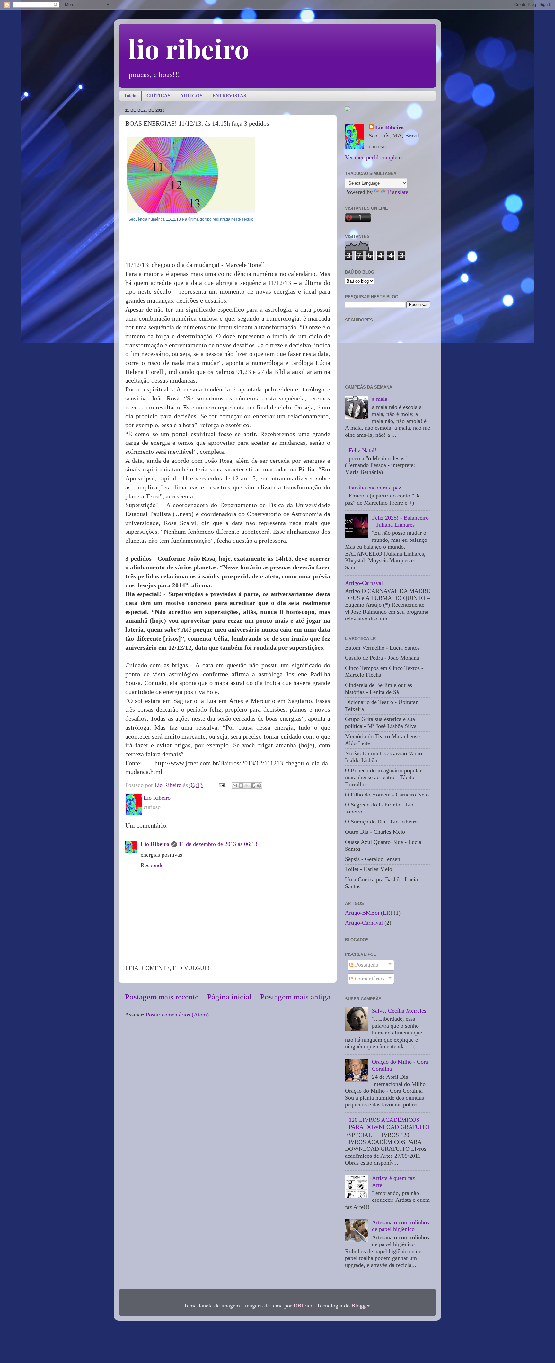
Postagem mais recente (161, 996)
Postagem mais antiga (295, 996)
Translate (397, 192)
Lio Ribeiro (155, 844)
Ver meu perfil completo (373, 157)
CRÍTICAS (158, 95)
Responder (153, 865)
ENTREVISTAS (229, 95)
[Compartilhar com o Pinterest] (259, 785)
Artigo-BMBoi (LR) (368, 913)
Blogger (360, 1305)
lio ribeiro (188, 48)
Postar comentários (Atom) (177, 1014)
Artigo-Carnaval (364, 583)
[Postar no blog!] (241, 785)
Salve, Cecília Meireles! (400, 1010)
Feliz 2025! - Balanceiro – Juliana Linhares (400, 521)
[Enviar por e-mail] (235, 785)
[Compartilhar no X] (247, 785)
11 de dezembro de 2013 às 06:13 (218, 844)
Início (131, 95)
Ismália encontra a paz (375, 487)
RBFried (303, 1305)
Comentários (368, 978)
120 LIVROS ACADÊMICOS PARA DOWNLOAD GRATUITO (389, 1123)
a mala (379, 399)
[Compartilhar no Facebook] (253, 785)
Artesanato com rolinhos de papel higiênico (400, 1226)
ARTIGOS (191, 95)
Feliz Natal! (362, 450)
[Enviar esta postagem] (221, 785)
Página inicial (229, 996)
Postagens (365, 965)
